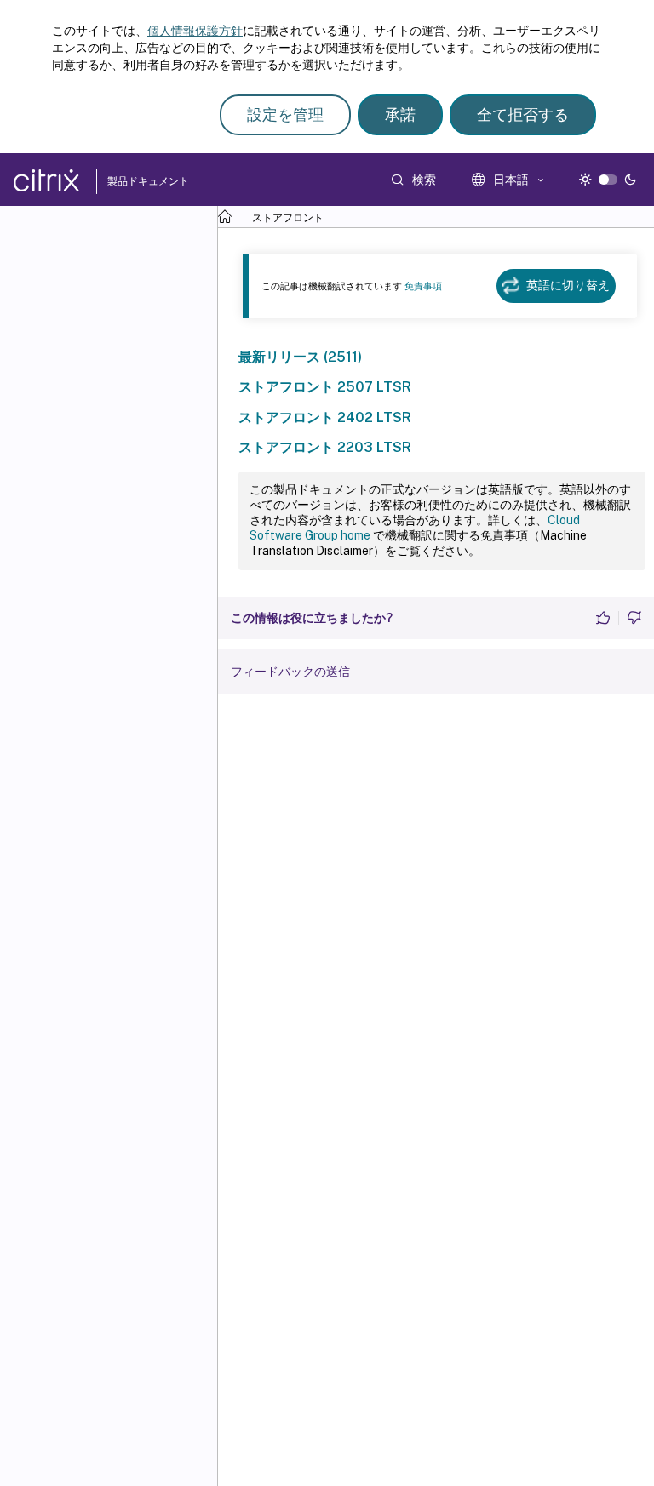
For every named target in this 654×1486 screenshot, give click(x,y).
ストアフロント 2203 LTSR (324, 447)
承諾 (400, 114)
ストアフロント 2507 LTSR (324, 387)
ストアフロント (288, 218)
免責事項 (423, 286)
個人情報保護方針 (195, 30)
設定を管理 (285, 114)
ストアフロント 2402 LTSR (324, 417)
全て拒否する (523, 114)
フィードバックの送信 (290, 671)
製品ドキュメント (145, 181)
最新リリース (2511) (300, 357)
